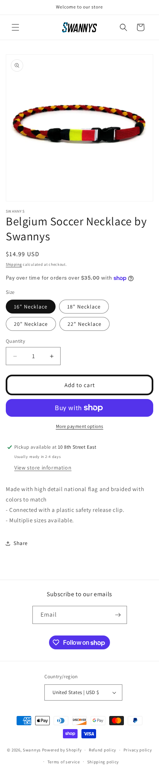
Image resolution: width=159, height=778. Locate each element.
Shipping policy (103, 762)
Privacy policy (137, 750)
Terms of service (63, 762)
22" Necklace (84, 323)
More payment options (79, 426)
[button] (15, 27)
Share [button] (21, 543)
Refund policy (102, 750)
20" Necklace (31, 323)
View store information (42, 467)
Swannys (32, 750)
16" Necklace (30, 306)
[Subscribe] (118, 615)
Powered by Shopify (62, 750)
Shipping (14, 264)
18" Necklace (84, 306)
